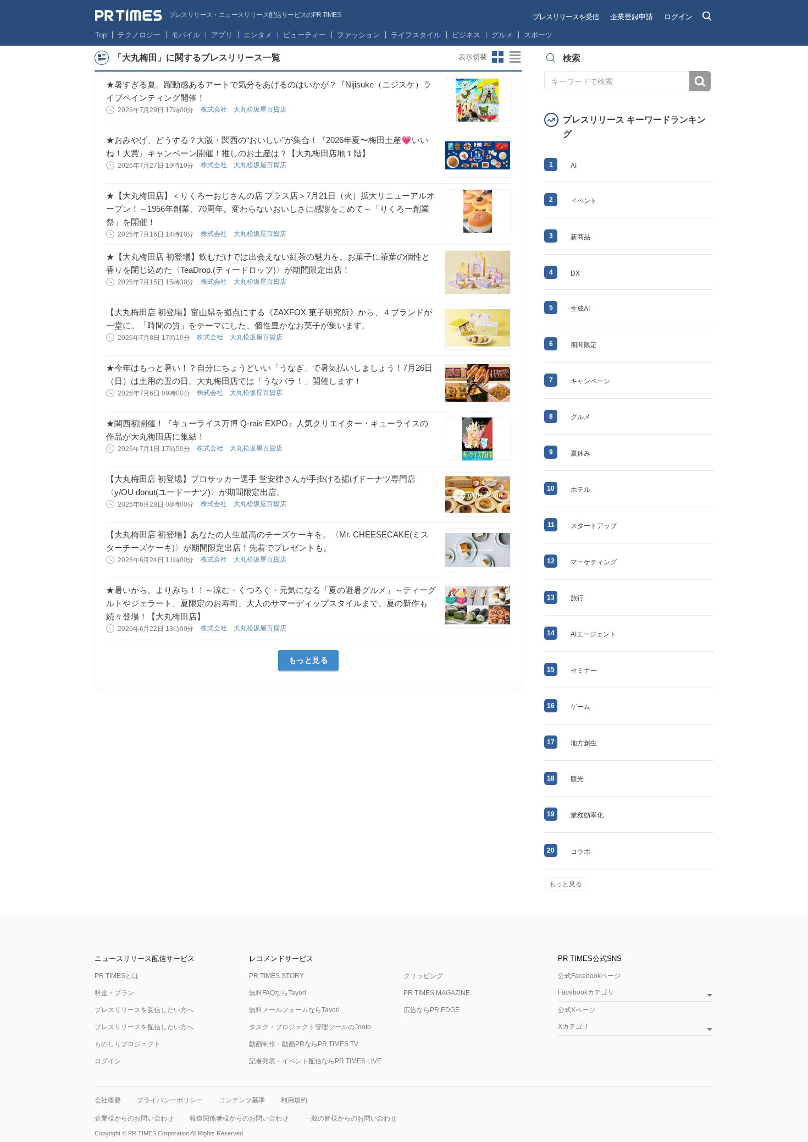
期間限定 (584, 345)
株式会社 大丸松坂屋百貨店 (244, 109)
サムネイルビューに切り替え (498, 57)
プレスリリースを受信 (566, 17)
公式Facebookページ (589, 976)
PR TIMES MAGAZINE (436, 993)
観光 (577, 779)
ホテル (580, 489)
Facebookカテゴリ (586, 992)
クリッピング (423, 976)
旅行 (577, 598)
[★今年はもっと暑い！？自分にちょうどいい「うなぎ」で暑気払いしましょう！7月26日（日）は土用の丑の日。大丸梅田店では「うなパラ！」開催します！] (478, 383)
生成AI (580, 308)
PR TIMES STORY (276, 976)
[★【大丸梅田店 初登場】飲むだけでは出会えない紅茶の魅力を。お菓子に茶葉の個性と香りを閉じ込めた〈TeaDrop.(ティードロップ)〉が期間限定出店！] (478, 272)
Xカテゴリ (573, 1026)
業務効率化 (587, 815)
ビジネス (466, 35)
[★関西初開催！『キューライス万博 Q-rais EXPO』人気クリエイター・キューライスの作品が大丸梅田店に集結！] (478, 439)
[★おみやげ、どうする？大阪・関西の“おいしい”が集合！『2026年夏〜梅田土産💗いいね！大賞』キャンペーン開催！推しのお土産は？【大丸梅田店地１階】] (478, 156)
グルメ (502, 35)
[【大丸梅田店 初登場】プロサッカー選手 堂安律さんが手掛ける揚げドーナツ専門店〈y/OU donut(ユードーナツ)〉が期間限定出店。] (478, 495)
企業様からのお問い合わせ (134, 1118)
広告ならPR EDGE (431, 1010)
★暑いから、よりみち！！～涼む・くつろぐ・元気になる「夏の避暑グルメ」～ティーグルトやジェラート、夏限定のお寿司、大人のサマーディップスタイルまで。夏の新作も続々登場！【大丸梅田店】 (271, 603)
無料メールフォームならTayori (294, 1010)
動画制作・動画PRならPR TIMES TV (303, 1044)
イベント (584, 201)
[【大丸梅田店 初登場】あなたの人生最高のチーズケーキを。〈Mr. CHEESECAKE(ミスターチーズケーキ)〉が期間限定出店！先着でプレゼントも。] (478, 550)
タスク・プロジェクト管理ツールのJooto (310, 1027)
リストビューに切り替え (515, 57)
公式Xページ (576, 1010)
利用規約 (294, 1100)
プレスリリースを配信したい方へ (144, 1027)
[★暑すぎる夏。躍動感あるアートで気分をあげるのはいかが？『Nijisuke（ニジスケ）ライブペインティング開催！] (478, 100)
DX (575, 273)
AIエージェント (593, 634)
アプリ (222, 35)
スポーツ (538, 35)
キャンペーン (590, 381)
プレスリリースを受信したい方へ (144, 1010)
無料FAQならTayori (277, 993)
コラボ (580, 851)
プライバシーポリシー (170, 1100)
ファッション (358, 35)
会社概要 (108, 1100)
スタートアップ (594, 526)
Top (101, 35)
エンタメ (257, 35)
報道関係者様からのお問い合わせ (239, 1118)
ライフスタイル (416, 35)
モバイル (185, 35)
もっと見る (309, 660)
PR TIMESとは (117, 976)
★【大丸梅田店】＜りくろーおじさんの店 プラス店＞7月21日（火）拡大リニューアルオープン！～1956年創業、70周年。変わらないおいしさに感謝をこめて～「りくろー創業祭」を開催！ (270, 209)
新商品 (580, 237)
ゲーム (580, 707)
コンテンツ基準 (242, 1100)
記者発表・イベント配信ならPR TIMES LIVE (315, 1061)
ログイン (678, 17)
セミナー (584, 670)
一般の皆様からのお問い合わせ (351, 1118)
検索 (700, 81)
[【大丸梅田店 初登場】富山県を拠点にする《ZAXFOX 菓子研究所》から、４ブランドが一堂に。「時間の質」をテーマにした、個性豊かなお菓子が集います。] (478, 328)
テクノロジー (139, 35)
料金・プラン (114, 993)
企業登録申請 (631, 17)
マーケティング (594, 562)
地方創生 (584, 743)
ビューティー (304, 35)
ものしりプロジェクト (128, 1044)
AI (574, 165)
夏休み (580, 453)
